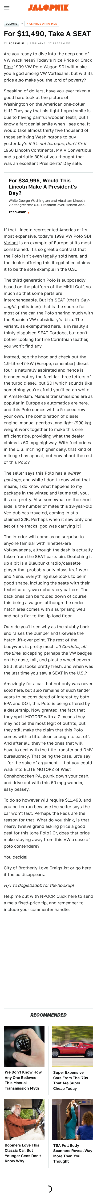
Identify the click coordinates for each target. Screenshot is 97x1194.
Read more (17, 212)
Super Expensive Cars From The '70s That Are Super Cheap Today (70, 1080)
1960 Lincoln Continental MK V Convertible (47, 150)
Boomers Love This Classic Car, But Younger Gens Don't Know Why (23, 1153)
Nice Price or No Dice (42, 23)
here (86, 867)
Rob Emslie (16, 43)
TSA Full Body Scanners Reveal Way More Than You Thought (72, 1153)
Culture (11, 23)
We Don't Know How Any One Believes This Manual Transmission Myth (23, 1080)
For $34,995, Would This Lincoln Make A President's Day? (43, 186)
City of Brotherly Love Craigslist (36, 867)
